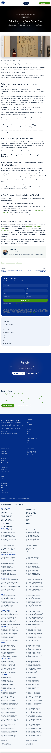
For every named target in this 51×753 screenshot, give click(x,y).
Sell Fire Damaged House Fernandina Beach (9, 715)
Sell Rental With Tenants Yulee (31, 672)
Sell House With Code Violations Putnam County (35, 587)
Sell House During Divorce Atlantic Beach (8, 595)
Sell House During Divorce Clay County (8, 599)
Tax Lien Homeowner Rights (7, 522)
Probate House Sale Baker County (7, 555)
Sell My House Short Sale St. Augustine (33, 653)
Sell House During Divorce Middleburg (33, 597)
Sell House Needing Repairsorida (7, 637)
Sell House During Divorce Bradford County (9, 598)
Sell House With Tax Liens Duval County (8, 697)
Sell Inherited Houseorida (6, 573)
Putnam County (4, 487)
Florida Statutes (4, 740)
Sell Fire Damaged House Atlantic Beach (8, 708)
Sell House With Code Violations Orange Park (34, 586)
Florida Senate (4, 741)
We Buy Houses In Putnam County (32, 536)
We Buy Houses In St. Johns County (32, 539)
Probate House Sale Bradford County (8, 557)
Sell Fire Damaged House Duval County (8, 713)
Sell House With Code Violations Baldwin (8, 581)
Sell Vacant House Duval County (7, 681)
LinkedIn (35, 261)
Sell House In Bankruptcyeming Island (8, 732)
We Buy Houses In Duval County (7, 535)
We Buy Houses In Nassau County (32, 532)
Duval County (4, 458)
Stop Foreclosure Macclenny (6, 552)
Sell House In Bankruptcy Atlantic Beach (8, 724)
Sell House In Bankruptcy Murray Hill (33, 727)
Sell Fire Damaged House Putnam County (34, 716)
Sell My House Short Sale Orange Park (33, 650)
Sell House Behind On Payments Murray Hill (34, 614)
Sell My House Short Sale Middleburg (33, 645)
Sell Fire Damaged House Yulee (32, 720)
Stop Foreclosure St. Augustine (32, 549)
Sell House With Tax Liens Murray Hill (33, 695)
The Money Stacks (7, 329)
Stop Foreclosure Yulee (30, 551)
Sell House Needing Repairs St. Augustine (33, 637)
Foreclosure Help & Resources (7, 526)
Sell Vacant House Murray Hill (31, 678)
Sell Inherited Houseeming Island (7, 571)
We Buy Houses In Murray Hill (31, 531)
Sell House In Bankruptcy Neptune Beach (33, 729)
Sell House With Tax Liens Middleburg (33, 693)
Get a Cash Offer (4, 509)
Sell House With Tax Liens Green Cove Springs (9, 703)
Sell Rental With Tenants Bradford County (9, 662)
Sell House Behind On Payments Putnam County (35, 620)
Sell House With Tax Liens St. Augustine (33, 701)
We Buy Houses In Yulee (30, 540)
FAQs (4, 335)
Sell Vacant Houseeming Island (7, 684)
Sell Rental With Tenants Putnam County (33, 668)
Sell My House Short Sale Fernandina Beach (9, 650)
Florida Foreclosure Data (32, 438)
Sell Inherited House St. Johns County (33, 574)
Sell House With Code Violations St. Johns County (35, 590)
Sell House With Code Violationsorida (8, 589)
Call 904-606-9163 (7, 343)
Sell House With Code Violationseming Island (9, 587)
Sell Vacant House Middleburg (31, 677)
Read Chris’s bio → (21, 256)
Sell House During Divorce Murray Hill (33, 598)
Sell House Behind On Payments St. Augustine (34, 621)
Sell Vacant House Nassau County (32, 680)
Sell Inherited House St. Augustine (32, 573)
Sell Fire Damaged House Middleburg (33, 709)
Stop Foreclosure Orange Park (31, 547)
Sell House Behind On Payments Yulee (33, 624)
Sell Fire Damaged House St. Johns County (34, 719)
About (28, 442)
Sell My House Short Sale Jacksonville (33, 643)
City (4, 288)
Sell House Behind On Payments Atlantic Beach (10, 611)
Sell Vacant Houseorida (5, 685)
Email (27, 293)
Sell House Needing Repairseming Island (8, 636)
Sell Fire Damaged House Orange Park (33, 715)
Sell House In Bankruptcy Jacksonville (33, 724)
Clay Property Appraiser (5, 746)
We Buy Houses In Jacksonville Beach (8, 540)
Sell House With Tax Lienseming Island (8, 700)
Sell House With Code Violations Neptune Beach (35, 585)
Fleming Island (4, 462)
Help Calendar (29, 511)
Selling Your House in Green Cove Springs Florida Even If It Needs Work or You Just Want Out (26, 402)
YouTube (25, 261)
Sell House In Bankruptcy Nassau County (33, 728)
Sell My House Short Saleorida (6, 653)
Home (17, 14)
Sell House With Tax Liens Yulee (32, 704)
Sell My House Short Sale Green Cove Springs (9, 655)
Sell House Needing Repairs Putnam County (34, 636)
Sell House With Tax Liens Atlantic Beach (8, 692)
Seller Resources (30, 436)
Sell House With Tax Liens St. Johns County (34, 703)
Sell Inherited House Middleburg (32, 564)
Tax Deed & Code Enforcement (7, 520)
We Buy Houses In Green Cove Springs (8, 539)
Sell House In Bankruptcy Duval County (8, 729)
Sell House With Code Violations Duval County (9, 585)
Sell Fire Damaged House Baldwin (7, 709)
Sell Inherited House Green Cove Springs (8, 574)
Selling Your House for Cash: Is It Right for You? (15, 400)
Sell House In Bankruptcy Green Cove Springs (9, 735)
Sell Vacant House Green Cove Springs (8, 687)
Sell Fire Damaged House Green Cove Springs (9, 719)
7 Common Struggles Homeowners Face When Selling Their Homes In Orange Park (24, 396)
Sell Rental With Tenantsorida (6, 669)
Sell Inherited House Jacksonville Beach (8, 576)
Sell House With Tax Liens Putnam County (34, 700)
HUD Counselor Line (30, 746)
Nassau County (4, 492)
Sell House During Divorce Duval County (8, 601)
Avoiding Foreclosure (5, 518)
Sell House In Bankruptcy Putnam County (34, 732)
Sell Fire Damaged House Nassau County (33, 712)
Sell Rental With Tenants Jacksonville (32, 660)
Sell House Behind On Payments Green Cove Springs (11, 622)
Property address (7, 282)
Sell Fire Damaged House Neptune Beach (33, 713)
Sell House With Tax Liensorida (7, 701)
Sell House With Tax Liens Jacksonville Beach (9, 704)
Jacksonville (3, 451)
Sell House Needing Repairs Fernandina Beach (9, 634)
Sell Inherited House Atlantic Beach (7, 563)
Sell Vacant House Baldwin (6, 677)
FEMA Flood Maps (29, 743)
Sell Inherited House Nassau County (32, 567)
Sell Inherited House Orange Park (32, 570)
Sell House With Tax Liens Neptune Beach (33, 697)
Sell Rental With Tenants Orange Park (33, 667)
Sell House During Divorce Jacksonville (33, 595)
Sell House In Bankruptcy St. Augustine (33, 734)
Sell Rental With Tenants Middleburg (33, 661)
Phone (4, 293)
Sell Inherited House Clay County (7, 567)
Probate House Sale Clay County (7, 558)
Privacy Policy (32, 312)
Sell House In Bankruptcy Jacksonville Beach (9, 736)
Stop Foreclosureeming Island (6, 547)
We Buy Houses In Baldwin (6, 531)
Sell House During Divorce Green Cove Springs (9, 606)
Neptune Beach (4, 467)
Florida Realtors (5, 230)
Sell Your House (30, 426)
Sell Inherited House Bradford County (8, 566)
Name (27, 288)
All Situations (29, 515)
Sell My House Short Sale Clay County (8, 648)
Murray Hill (3, 476)
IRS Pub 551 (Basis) (29, 744)
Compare (29, 429)
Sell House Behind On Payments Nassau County (35, 615)
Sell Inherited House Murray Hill (32, 566)
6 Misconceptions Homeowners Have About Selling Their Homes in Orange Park (23, 398)
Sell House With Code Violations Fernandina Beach (10, 586)
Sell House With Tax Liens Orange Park (33, 699)
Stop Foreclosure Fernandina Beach (7, 545)
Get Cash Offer (44, 3)
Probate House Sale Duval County (7, 560)
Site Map (28, 523)
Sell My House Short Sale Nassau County (33, 648)
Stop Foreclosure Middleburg (31, 545)
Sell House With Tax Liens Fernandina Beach (9, 699)
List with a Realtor (10, 263)
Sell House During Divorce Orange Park (33, 602)
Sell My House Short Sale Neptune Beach (33, 649)
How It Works (6, 321)
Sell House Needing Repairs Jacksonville (33, 627)
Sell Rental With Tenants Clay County (8, 664)
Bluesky (3, 263)
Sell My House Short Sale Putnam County (33, 652)
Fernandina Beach (5, 481)
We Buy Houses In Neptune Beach (32, 533)
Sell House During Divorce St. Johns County (34, 606)
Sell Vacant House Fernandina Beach (8, 683)
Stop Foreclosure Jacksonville (6, 551)
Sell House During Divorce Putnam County (34, 604)
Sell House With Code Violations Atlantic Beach (9, 579)
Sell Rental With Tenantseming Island (8, 668)
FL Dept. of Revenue (5, 743)
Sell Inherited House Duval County (7, 569)
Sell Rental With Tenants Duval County (8, 665)
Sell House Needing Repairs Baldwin (8, 629)
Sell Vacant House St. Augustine (32, 685)
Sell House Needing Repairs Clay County (8, 632)
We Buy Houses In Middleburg (32, 529)
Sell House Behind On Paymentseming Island (9, 620)
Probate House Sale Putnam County (33, 557)
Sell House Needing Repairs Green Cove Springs (10, 638)
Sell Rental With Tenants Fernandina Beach (9, 667)
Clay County (3, 455)
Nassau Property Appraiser (31, 741)
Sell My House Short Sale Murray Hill (33, 646)
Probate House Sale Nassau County (32, 555)
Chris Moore (12, 249)
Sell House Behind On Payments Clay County (9, 615)
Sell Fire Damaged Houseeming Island (8, 716)
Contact (28, 445)
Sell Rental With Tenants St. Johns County (33, 671)
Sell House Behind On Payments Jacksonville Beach (10, 624)
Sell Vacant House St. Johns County (32, 687)
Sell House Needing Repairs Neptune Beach (34, 633)
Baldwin (3, 474)
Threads (41, 261)
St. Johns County (4, 490)
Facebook (13, 261)
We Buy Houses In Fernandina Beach (8, 536)
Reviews (4, 337)
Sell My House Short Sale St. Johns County (34, 655)
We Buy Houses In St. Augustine (32, 538)
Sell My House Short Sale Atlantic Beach (8, 643)
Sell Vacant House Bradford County (7, 678)
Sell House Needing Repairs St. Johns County (34, 638)
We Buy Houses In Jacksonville (7, 542)
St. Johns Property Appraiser (31, 740)
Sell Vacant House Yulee (30, 688)
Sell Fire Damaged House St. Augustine (33, 718)
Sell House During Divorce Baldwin (7, 597)
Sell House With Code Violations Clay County (9, 583)
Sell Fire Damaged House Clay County (8, 712)
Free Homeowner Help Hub (23, 405)
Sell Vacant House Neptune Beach (32, 681)
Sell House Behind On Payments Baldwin (8, 613)
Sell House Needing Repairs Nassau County (34, 632)
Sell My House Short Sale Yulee (32, 656)
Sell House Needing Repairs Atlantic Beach (9, 627)
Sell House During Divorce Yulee (32, 608)
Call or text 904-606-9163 (16, 303)
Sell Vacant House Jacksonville (31, 676)
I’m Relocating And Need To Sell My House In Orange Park (11, 270)
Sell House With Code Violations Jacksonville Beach (10, 592)
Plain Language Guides (30, 509)
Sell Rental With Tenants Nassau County (33, 664)
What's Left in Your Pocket (6, 515)
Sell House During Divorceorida (7, 605)
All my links (19, 263)
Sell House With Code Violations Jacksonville (34, 579)
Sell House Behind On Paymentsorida (8, 621)
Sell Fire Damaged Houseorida (6, 718)
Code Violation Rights (5, 523)
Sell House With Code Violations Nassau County (35, 583)
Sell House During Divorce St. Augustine (33, 605)
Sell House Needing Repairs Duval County (9, 633)
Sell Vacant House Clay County (7, 680)
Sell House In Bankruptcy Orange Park (33, 731)
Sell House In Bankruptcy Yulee (32, 736)
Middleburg (3, 460)
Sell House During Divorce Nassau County (34, 599)
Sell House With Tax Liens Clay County (8, 696)
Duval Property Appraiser (6, 744)
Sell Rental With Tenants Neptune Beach (33, 665)
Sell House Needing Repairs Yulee (32, 640)
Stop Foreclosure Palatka (30, 548)
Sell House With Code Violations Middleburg (34, 581)
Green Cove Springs (5, 465)
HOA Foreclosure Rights (6, 519)
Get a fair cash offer (7, 405)
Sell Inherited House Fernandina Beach (8, 570)
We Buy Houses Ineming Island (7, 538)
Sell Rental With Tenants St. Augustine (33, 669)
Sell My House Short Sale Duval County (8, 649)
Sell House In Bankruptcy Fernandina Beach (9, 731)
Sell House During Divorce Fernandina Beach (9, 602)
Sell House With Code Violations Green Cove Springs (11, 590)
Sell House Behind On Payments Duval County (9, 617)
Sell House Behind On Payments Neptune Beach (35, 617)
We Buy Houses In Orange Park (32, 535)
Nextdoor (43, 456)
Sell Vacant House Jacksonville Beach (8, 688)
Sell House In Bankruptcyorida (7, 734)
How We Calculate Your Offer (9, 327)
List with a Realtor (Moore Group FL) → (35, 458)
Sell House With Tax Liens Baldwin (7, 693)
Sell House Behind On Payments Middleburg (34, 613)
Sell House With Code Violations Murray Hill (34, 582)
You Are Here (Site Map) (8, 324)
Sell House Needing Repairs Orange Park (33, 634)
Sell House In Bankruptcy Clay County (8, 728)
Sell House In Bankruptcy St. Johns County (34, 735)
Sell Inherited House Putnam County (33, 571)
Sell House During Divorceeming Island (8, 604)
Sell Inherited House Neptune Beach (33, 569)
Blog (4, 340)
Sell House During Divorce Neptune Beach (34, 601)
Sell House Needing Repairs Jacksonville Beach (9, 640)
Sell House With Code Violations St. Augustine (34, 589)
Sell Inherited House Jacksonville (32, 563)
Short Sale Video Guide (30, 512)
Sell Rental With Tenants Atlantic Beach (8, 660)
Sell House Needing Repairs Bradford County (9, 630)
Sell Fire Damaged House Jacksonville (33, 708)
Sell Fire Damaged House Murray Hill (33, 711)
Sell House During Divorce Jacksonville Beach (9, 608)
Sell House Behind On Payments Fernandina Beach (10, 618)
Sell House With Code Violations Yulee (33, 592)
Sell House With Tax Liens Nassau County (33, 696)
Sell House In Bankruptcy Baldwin (7, 725)
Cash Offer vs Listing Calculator (7, 511)
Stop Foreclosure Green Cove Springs (8, 548)
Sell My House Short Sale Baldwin (7, 645)
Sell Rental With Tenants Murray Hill (32, 662)
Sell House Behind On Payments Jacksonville (34, 611)
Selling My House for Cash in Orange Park (14, 394)
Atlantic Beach (4, 469)
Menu (26, 3)
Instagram (19, 261)
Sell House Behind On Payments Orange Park (34, 618)
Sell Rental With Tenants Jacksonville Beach (9, 672)
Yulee (2, 478)
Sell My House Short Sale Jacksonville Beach (9, 656)
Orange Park (4, 453)
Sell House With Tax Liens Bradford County (9, 695)
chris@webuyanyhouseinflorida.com (9, 433)
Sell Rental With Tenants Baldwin (7, 661)
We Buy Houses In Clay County (7, 533)
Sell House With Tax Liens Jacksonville (33, 692)
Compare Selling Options (8, 332)
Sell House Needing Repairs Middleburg (33, 629)
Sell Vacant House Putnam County (32, 684)
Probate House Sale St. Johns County (33, 558)
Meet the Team (29, 518)
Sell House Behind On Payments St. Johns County (35, 622)
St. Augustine (4, 483)
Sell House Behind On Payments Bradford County (10, 614)
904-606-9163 (4, 431)
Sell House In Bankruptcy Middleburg (33, 725)
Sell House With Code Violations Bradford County (10, 582)
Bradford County (4, 485)
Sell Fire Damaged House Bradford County (9, 711)
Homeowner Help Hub (5, 524)
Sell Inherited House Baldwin (6, 564)
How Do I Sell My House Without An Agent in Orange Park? (35, 270)
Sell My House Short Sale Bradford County (9, 646)
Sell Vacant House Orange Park (32, 683)
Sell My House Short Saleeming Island (8, 652)
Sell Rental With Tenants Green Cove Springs (9, 671)
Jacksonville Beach (5, 471)
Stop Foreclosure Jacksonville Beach (7, 549)
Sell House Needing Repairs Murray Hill (33, 630)
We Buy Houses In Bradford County (8, 532)
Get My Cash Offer (25, 300)
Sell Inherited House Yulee (31, 576)
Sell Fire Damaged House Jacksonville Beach (9, 720)
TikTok (30, 261)
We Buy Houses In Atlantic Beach (7, 529)
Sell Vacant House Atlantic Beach (7, 676)
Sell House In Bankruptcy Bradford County (9, 727)
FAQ (27, 433)
